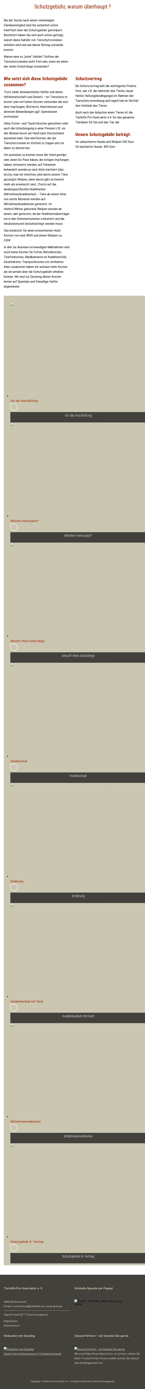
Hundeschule (19, 761)
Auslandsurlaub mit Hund (26, 1001)
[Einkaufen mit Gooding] (19, 1349)
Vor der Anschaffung (24, 401)
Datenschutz (12, 1325)
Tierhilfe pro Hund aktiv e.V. (55, 1381)
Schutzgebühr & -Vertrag (26, 1242)
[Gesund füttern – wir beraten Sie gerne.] (99, 1349)
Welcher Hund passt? (24, 521)
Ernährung (16, 881)
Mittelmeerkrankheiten (25, 1121)
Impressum (11, 1321)
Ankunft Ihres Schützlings (27, 641)
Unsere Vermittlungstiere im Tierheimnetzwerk (32, 1353)
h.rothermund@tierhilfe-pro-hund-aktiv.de (37, 1306)
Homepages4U (107, 1381)
